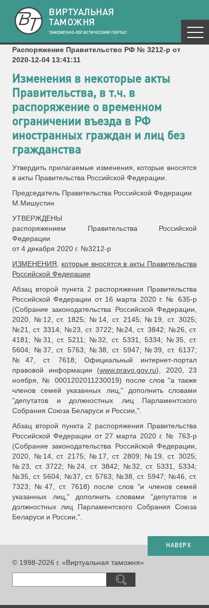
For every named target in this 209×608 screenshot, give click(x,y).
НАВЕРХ (178, 546)
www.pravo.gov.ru (127, 370)
